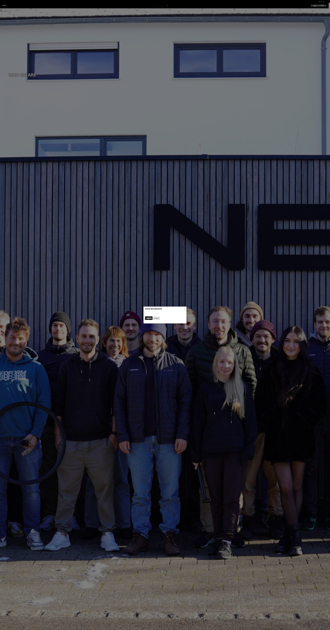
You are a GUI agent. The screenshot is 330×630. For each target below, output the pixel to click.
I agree (149, 318)
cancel (156, 318)
